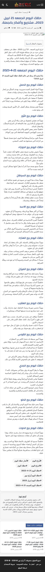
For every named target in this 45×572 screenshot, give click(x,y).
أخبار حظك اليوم (21, 461)
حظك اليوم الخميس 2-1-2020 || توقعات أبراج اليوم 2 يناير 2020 (12, 532)
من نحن (38, 564)
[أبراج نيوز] (22, 4)
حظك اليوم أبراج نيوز (32, 475)
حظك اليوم (18, 12)
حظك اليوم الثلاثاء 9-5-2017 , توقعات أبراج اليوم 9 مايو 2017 (33, 532)
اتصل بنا (31, 564)
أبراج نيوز (36, 28)
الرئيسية (26, 12)
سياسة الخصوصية (22, 564)
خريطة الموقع (22, 568)
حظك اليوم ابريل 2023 (31, 480)
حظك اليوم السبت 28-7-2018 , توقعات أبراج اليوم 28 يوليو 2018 (34, 544)
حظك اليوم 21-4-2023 (30, 470)
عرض (28, 44)
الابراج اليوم (35, 466)
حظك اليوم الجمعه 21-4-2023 (28, 485)
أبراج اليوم (36, 461)
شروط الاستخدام (9, 564)
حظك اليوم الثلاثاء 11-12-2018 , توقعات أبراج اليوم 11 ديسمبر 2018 (12, 544)
